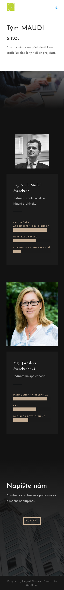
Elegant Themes (31, 581)
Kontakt (32, 520)
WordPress (32, 585)
